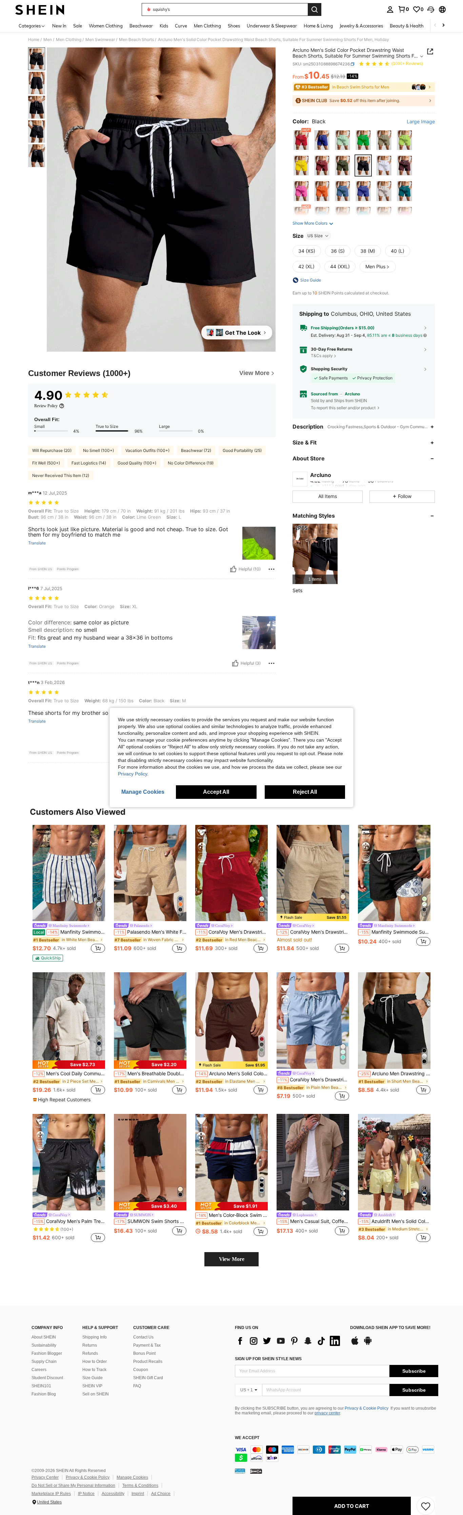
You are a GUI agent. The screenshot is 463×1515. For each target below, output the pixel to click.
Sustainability (44, 1345)
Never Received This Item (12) (60, 475)
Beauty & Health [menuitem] (407, 25)
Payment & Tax (147, 1345)
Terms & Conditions (140, 1485)
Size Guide (92, 1377)
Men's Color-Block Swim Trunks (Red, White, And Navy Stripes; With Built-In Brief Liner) (232, 1215)
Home (33, 39)
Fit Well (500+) (46, 462)
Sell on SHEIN (95, 1394)
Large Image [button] (421, 121)
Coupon (140, 1369)
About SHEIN (44, 1337)
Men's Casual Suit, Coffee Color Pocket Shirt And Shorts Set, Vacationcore (313, 1221)
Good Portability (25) (242, 450)
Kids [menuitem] (164, 25)
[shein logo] (39, 9)
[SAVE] (426, 1506)
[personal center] (390, 9)
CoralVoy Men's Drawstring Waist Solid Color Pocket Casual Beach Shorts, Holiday (313, 932)
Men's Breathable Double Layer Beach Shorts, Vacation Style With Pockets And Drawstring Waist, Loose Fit (150, 1073)
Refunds (90, 1353)
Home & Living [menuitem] (318, 25)
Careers (39, 1369)
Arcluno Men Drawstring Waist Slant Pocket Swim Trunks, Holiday (394, 1073)
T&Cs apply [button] (322, 355)
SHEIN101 (41, 1386)
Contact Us (143, 1337)
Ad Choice (160, 1493)
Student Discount (47, 1377)
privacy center (327, 1413)
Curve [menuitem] (181, 25)
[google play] (368, 1344)
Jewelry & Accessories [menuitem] (361, 25)
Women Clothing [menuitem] (106, 25)
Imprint (138, 1493)
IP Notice (86, 1493)
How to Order (94, 1361)
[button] (431, 9)
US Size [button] (315, 235)
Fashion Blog (44, 1394)
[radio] (301, 140)
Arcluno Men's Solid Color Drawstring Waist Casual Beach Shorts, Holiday (232, 1073)
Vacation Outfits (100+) (147, 450)
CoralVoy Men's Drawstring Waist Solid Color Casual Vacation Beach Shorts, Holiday (313, 1079)
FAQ (137, 1386)
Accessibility (113, 1493)
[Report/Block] (271, 569)
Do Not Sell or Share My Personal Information (73, 1485)
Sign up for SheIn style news (268, 1358)
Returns (89, 1345)
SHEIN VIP (92, 1386)
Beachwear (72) (196, 450)
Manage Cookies (132, 1477)
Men (47, 39)
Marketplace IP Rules (51, 1493)
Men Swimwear (100, 39)
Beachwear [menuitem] (141, 25)
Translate (37, 543)
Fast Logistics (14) (89, 462)
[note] (48, 958)
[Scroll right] (443, 25)
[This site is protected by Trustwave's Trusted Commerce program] (240, 1471)
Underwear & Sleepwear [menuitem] (272, 25)
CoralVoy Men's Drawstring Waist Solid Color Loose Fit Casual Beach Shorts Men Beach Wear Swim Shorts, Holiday (232, 932)
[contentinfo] (336, 1454)
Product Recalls (147, 1361)
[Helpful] (233, 569)
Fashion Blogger (47, 1353)
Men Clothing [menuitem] (207, 25)
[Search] (314, 9)
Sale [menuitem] (77, 25)
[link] (403, 9)
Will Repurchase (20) (52, 450)
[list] (289, 1341)
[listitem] (315, 554)
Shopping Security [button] (329, 369)
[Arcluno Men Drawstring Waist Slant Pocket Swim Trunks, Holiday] (394, 1020)
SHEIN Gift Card (148, 1377)
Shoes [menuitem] (234, 25)
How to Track (94, 1369)
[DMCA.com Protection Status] (256, 1471)
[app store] (355, 1344)
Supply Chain (44, 1361)
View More (231, 1259)
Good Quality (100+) (137, 462)
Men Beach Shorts (136, 39)
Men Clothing (68, 39)
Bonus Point (144, 1353)
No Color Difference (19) (191, 462)
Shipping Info (94, 1337)
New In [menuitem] (59, 25)
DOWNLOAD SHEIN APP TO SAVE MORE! (390, 1328)
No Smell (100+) (98, 450)
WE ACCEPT (247, 1438)
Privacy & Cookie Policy (366, 1408)
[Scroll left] (435, 25)
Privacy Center (45, 1477)
